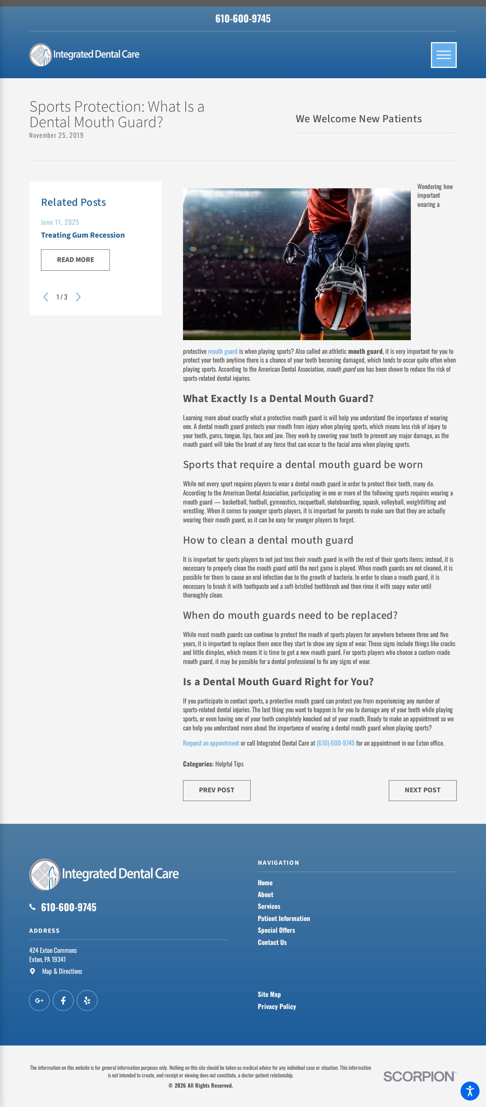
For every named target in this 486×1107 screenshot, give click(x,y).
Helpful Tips (229, 763)
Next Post (423, 790)
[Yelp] (87, 1000)
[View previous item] (45, 297)
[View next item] (78, 297)
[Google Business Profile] (39, 1000)
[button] (470, 1091)
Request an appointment (211, 742)
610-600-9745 (243, 18)
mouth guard (223, 351)
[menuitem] (357, 882)
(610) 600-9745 (336, 742)
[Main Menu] (444, 55)
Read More (75, 260)
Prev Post (217, 790)
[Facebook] (63, 1000)
